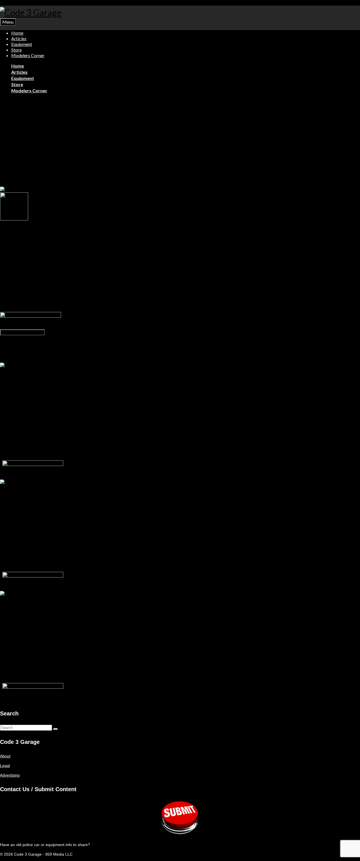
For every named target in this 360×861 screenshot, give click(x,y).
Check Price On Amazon (22, 332)
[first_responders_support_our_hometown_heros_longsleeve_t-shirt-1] (14, 219)
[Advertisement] (180, 145)
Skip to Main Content (18, 3)
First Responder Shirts (34, 100)
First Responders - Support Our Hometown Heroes (113, 338)
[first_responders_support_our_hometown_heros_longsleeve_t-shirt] (62, 189)
